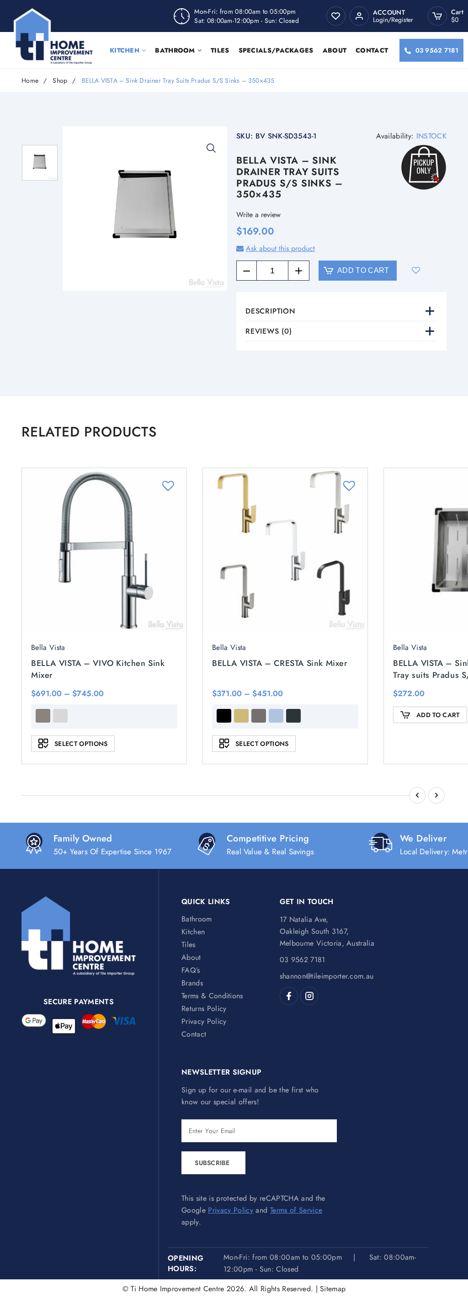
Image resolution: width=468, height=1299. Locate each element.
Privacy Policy (203, 1021)
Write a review (258, 214)
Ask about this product (280, 248)
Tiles (220, 50)
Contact (372, 50)
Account (389, 12)
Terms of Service (296, 1210)
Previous (417, 795)
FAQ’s (190, 970)
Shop (60, 81)
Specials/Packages (276, 50)
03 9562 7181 (436, 50)
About (335, 50)
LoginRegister (393, 19)
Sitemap (333, 1288)
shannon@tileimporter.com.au (327, 976)
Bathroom (175, 50)
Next (436, 795)
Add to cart (363, 270)
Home (29, 81)
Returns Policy (203, 1008)
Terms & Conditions (212, 995)
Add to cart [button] (438, 714)
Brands (192, 983)
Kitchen (124, 50)
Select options (80, 743)
